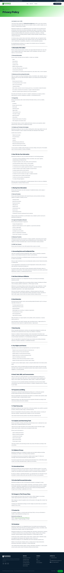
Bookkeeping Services (26, 557)
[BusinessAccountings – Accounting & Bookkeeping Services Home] (6, 4)
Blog (27, 3)
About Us (31, 3)
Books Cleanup (25, 565)
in (5, 563)
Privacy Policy (53, 570)
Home (3, 9)
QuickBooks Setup (26, 559)
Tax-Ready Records (26, 562)
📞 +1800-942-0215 (57, 3)
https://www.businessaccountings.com (22, 517)
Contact (35, 3)
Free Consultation (39, 562)
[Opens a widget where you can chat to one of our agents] (60, 571)
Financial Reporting (26, 564)
